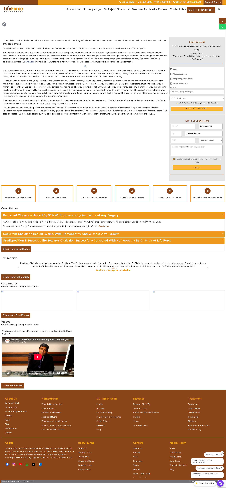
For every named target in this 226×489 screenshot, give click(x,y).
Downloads (175, 461)
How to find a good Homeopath (56, 425)
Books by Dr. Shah (178, 465)
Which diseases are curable (146, 413)
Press (172, 448)
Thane (136, 465)
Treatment (193, 404)
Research (100, 425)
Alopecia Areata (180, 74)
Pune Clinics (83, 457)
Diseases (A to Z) (141, 404)
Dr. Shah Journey (104, 413)
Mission (8, 416)
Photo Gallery (102, 421)
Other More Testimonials (16, 277)
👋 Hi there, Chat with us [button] (205, 483)
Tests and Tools (140, 408)
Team (7, 420)
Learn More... (197, 53)
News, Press (175, 457)
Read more (104, 226)
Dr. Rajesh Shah (12, 403)
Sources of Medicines (51, 413)
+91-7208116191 (163, 2)
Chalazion (29, 62)
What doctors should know (54, 421)
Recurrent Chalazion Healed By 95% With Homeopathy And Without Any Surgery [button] (61, 215)
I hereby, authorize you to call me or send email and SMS (198, 160)
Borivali (136, 453)
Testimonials (194, 413)
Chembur (137, 448)
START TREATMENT (201, 9)
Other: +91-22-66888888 (188, 2)
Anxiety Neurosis (180, 83)
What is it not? (48, 408)
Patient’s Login (85, 465)
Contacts (82, 448)
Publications (175, 453)
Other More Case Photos (16, 315)
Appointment (84, 470)
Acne (175, 69)
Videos (136, 421)
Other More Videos (13, 386)
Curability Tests (140, 425)
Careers (8, 433)
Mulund (136, 470)
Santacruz (138, 461)
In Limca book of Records (108, 417)
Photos (136, 417)
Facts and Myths (49, 417)
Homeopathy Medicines (16, 412)
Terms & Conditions (217, 481)
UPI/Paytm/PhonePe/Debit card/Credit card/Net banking (198, 103)
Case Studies (194, 408)
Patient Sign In (213, 2)
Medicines (192, 421)
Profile (99, 404)
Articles (100, 408)
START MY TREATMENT (197, 109)
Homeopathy (11, 407)
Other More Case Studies (16, 249)
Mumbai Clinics (85, 453)
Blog (98, 430)
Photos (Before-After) (198, 425)
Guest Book (193, 417)
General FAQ (11, 428)
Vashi (135, 457)
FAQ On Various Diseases (53, 430)
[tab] (113, 215)
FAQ (7, 424)
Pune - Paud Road (141, 474)
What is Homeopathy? (52, 404)
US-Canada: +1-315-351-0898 (137, 2)
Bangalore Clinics (86, 461)
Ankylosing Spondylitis (183, 79)
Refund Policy (194, 430)
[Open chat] (220, 483)
